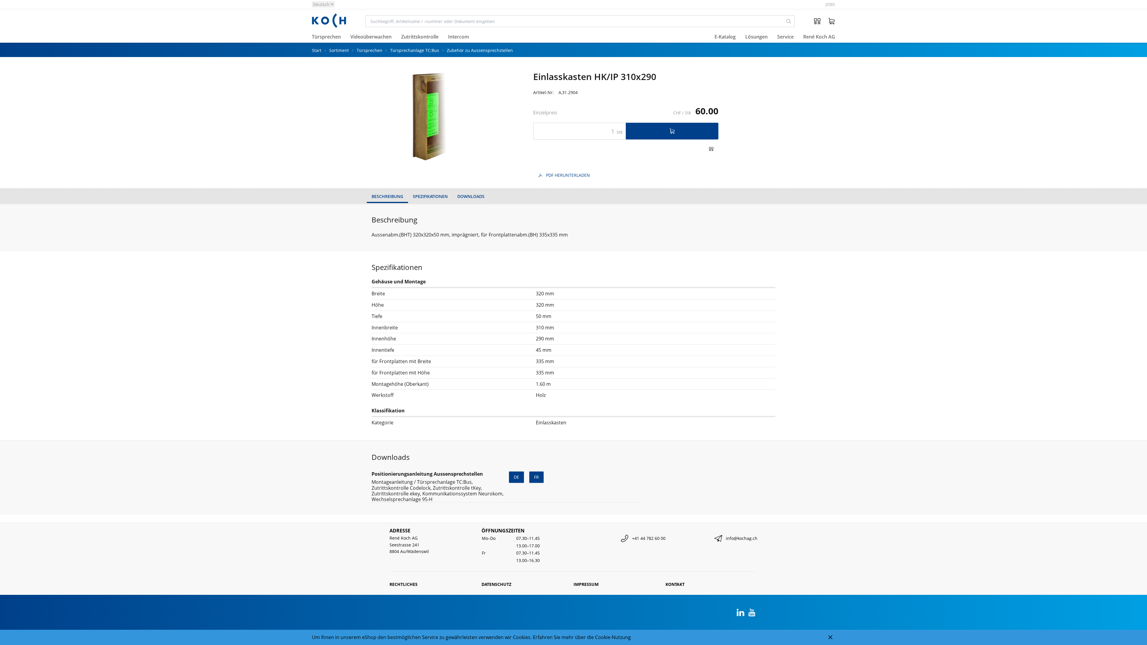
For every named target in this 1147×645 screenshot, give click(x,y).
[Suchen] (789, 21)
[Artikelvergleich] (817, 21)
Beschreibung (387, 196)
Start (316, 50)
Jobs (830, 4)
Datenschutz (496, 584)
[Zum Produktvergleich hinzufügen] (711, 149)
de (516, 477)
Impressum (586, 584)
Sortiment (339, 50)
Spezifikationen (430, 196)
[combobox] (574, 21)
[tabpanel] (432, 116)
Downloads (470, 196)
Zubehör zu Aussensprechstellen (480, 50)
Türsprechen (369, 50)
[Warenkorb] (831, 21)
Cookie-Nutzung (613, 637)
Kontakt (675, 584)
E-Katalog (725, 36)
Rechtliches (404, 584)
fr (536, 477)
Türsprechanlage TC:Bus (414, 50)
